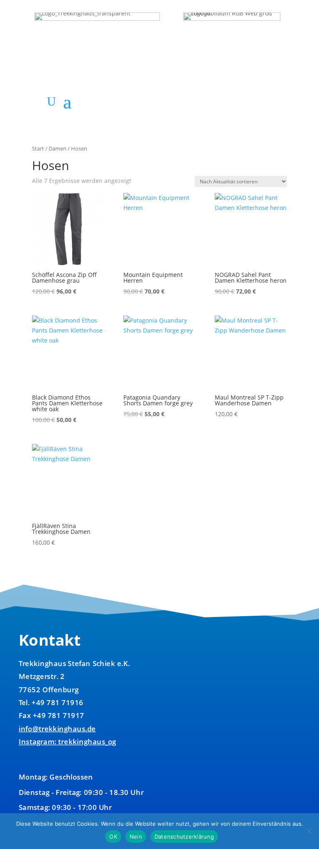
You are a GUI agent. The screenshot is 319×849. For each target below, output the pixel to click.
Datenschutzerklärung (184, 836)
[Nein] (308, 831)
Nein (136, 836)
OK (113, 836)
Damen (57, 148)
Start (38, 148)
